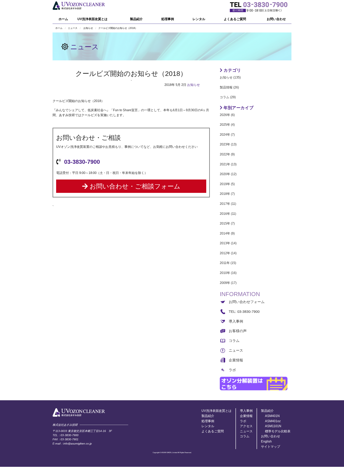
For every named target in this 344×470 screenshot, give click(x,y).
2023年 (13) (228, 144)
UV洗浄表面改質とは (92, 19)
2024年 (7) (227, 134)
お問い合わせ (276, 19)
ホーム (63, 19)
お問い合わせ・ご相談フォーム (134, 186)
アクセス (246, 426)
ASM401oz (273, 421)
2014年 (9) (227, 233)
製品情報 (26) (229, 87)
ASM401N (272, 416)
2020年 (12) (228, 174)
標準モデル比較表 (277, 431)
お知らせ (88, 28)
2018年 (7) (227, 193)
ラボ (232, 370)
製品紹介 (136, 19)
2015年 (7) (227, 223)
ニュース (84, 47)
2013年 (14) (228, 243)
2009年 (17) (228, 283)
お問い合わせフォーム (247, 302)
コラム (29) (228, 97)
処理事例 (167, 19)
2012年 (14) (228, 253)
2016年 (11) (228, 213)
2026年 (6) (227, 115)
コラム (234, 341)
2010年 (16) (228, 273)
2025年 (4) (227, 124)
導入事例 (236, 321)
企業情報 (236, 360)
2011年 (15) (228, 263)
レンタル (199, 19)
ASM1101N (273, 426)
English (266, 441)
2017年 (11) (228, 203)
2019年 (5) (227, 184)
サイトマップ (270, 446)
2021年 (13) (228, 164)
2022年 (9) (227, 154)
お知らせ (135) (230, 77)
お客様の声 (238, 331)
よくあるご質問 (235, 19)
